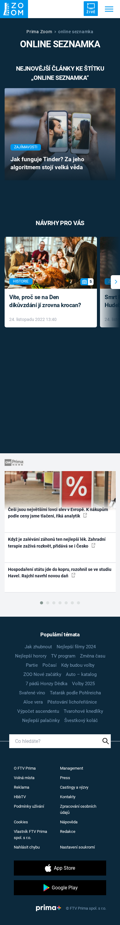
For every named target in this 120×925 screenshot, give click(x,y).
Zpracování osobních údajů (78, 809)
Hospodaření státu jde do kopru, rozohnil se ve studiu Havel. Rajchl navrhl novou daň (59, 572)
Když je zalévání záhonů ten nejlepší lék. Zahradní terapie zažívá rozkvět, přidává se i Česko (57, 542)
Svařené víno (32, 693)
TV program (63, 656)
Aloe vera (33, 702)
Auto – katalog (81, 674)
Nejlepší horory (30, 656)
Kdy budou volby (77, 665)
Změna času (92, 656)
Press (65, 777)
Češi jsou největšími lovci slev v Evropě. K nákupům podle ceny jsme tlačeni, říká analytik (58, 512)
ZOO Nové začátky (42, 674)
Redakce (67, 831)
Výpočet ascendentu (38, 711)
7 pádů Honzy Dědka (46, 683)
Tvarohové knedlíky (83, 711)
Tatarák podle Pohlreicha (75, 693)
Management (71, 768)
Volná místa (24, 777)
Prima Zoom (39, 31)
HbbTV (20, 796)
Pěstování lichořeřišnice (72, 702)
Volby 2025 (83, 683)
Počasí (49, 665)
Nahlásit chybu (27, 847)
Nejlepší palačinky (41, 720)
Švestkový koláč (81, 720)
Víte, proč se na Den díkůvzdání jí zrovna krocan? (45, 301)
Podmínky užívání (29, 806)
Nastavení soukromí (77, 847)
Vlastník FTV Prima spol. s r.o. (30, 834)
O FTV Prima (25, 768)
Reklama (21, 787)
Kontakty (67, 796)
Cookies (21, 822)
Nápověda (69, 822)
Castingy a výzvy (74, 787)
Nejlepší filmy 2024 (76, 647)
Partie (32, 665)
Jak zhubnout (38, 647)
